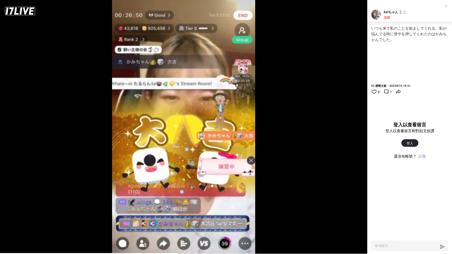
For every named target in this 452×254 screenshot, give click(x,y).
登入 (410, 143)
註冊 (422, 156)
